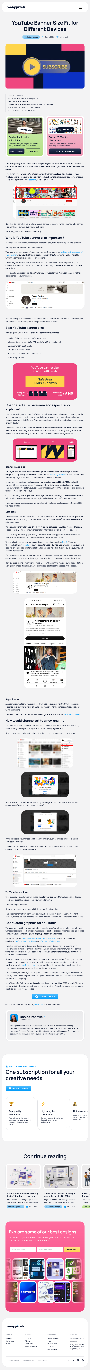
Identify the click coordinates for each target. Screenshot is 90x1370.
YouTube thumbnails (72, 714)
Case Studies (52, 1343)
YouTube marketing (30, 965)
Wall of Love (10, 1341)
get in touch (38, 1004)
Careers (8, 1343)
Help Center (29, 1343)
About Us (9, 1338)
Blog (49, 1341)
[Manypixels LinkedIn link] (73, 1360)
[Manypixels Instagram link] (78, 1360)
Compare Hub (52, 1349)
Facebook (32, 179)
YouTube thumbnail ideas (25, 941)
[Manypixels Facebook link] (69, 1360)
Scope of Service (31, 1346)
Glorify (65, 542)
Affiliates (51, 1346)
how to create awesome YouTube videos (38, 938)
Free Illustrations (53, 1338)
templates (27, 545)
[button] (80, 7)
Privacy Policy (43, 1360)
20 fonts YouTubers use (50, 941)
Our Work (28, 1338)
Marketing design (31, 37)
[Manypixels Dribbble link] (82, 1360)
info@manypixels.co (77, 1338)
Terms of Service (28, 1360)
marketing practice (58, 474)
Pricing (27, 1341)
